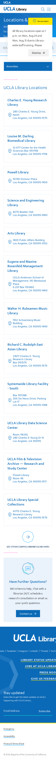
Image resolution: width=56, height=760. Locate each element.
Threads (44, 650)
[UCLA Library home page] (15, 9)
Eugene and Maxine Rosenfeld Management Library (25, 266)
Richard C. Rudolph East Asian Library (25, 346)
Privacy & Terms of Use (14, 743)
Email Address (12, 710)
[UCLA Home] (7, 2)
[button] (15, 9)
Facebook (11, 650)
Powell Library (18, 172)
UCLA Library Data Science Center (27, 425)
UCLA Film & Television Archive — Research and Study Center (25, 463)
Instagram (23, 650)
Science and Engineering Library (25, 202)
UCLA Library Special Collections (22, 502)
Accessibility (9, 736)
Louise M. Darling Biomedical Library (21, 138)
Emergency (9, 728)
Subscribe (44, 711)
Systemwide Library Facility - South (27, 386)
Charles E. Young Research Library (27, 102)
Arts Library (16, 233)
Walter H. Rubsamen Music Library (27, 310)
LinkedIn (34, 650)
